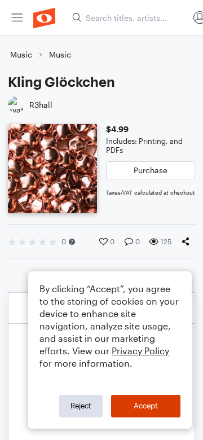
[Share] (187, 241)
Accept (146, 405)
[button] (72, 241)
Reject (80, 405)
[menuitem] (17, 18)
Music (21, 54)
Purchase (150, 170)
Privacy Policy (140, 350)
